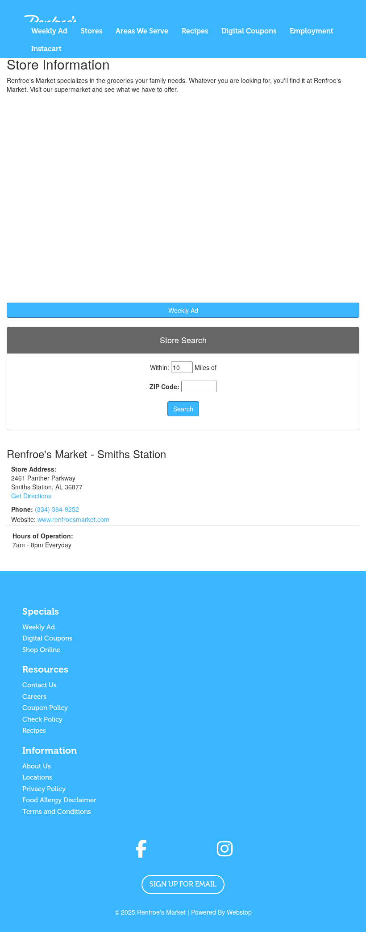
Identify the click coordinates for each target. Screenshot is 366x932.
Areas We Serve (142, 31)
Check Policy (42, 719)
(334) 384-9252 (57, 509)
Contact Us (39, 685)
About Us (36, 766)
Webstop (239, 911)
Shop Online (41, 650)
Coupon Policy (45, 708)
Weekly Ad (49, 31)
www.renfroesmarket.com (73, 519)
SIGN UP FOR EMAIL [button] (183, 884)
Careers (34, 697)
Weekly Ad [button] (183, 310)
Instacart (46, 49)
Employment (311, 31)
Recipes (195, 31)
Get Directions (31, 495)
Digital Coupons (248, 31)
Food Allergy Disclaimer (59, 800)
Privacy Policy (44, 789)
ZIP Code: (164, 386)
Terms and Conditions (56, 812)
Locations (37, 777)
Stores (91, 31)
